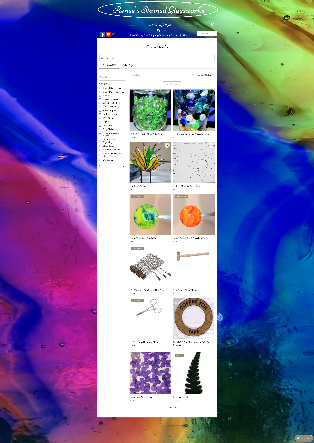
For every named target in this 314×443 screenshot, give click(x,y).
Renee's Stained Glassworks (159, 9)
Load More (172, 407)
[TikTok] (114, 34)
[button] (211, 24)
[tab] (109, 65)
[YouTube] (108, 34)
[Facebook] (102, 34)
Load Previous (172, 84)
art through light (160, 25)
